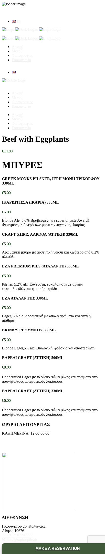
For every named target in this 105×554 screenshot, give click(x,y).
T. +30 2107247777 (17, 535)
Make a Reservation (57, 548)
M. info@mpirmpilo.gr (19, 539)
